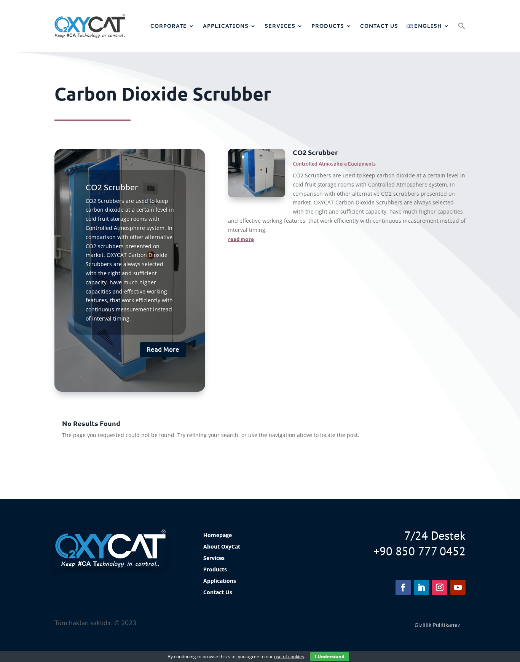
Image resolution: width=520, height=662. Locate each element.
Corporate (168, 25)
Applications (226, 25)
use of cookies (289, 656)
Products (327, 25)
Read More (163, 349)
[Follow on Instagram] (439, 587)
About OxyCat (221, 547)
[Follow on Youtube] (458, 587)
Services (280, 25)
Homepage (217, 536)
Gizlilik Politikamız (437, 625)
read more (241, 238)
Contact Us (379, 25)
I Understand (330, 656)
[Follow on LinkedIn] (421, 587)
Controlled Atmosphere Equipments (334, 163)
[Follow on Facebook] (403, 587)
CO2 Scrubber (112, 187)
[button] (462, 25)
